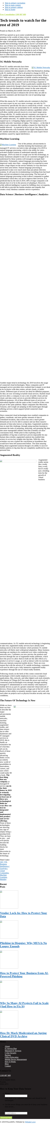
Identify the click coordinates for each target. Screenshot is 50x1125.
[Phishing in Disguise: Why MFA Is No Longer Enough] (9, 938)
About (7, 1046)
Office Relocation (11, 1057)
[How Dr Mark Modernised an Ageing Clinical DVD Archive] (9, 1028)
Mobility (3, 879)
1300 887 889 (20, 14)
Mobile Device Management (16, 1059)
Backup (8, 1055)
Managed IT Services (13, 1051)
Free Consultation (7, 14)
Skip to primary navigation (15, 3)
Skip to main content (13, 5)
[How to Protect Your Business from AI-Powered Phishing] (9, 968)
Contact (8, 1066)
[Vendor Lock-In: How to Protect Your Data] (9, 908)
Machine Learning (3, 876)
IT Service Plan (11, 1049)
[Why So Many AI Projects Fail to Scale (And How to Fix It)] (9, 998)
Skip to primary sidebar (14, 7)
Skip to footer (10, 9)
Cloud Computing (4, 872)
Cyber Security (10, 1053)
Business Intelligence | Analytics (5, 866)
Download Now (6, 1118)
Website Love (30, 1122)
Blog (7, 1064)
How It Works (10, 1062)
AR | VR (3, 862)
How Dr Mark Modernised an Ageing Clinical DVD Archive (23, 1034)
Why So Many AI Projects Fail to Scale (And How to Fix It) (24, 1005)
